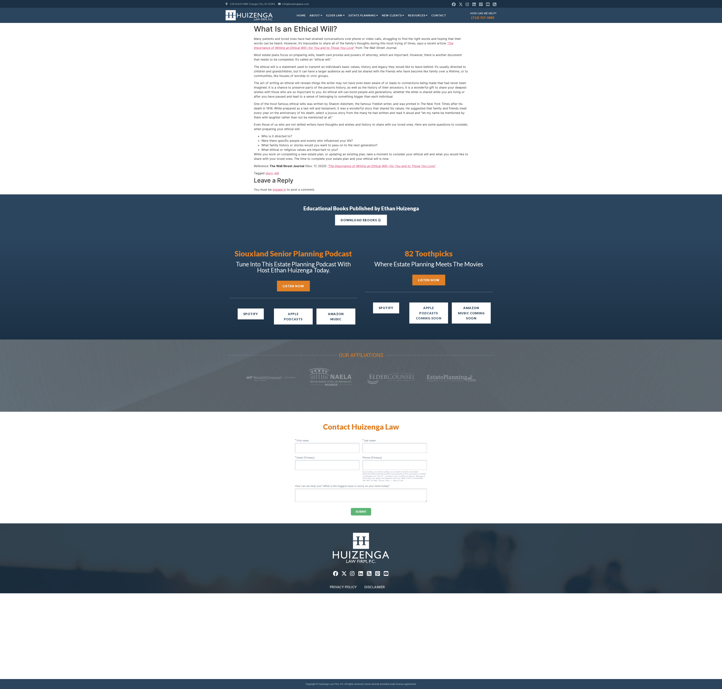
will (276, 173)
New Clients (392, 15)
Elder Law (334, 15)
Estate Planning (362, 15)
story (269, 173)
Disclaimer (374, 587)
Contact (438, 15)
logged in (279, 189)
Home (301, 15)
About (314, 15)
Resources (416, 15)
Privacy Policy (343, 587)
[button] (428, 313)
